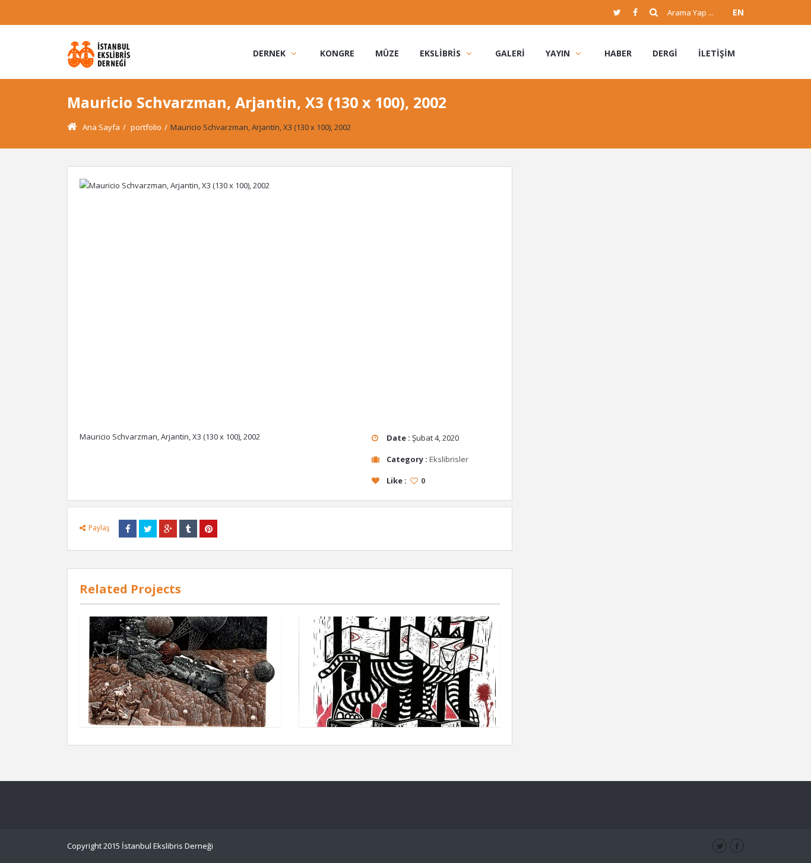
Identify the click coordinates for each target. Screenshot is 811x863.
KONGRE (337, 53)
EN (738, 12)
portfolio (146, 127)
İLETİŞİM (716, 53)
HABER (618, 53)
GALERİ (510, 53)
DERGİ (664, 53)
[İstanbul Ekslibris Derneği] (99, 53)
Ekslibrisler (448, 459)
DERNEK (269, 53)
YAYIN (558, 53)
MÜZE (387, 53)
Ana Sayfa (101, 127)
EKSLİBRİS (440, 53)
